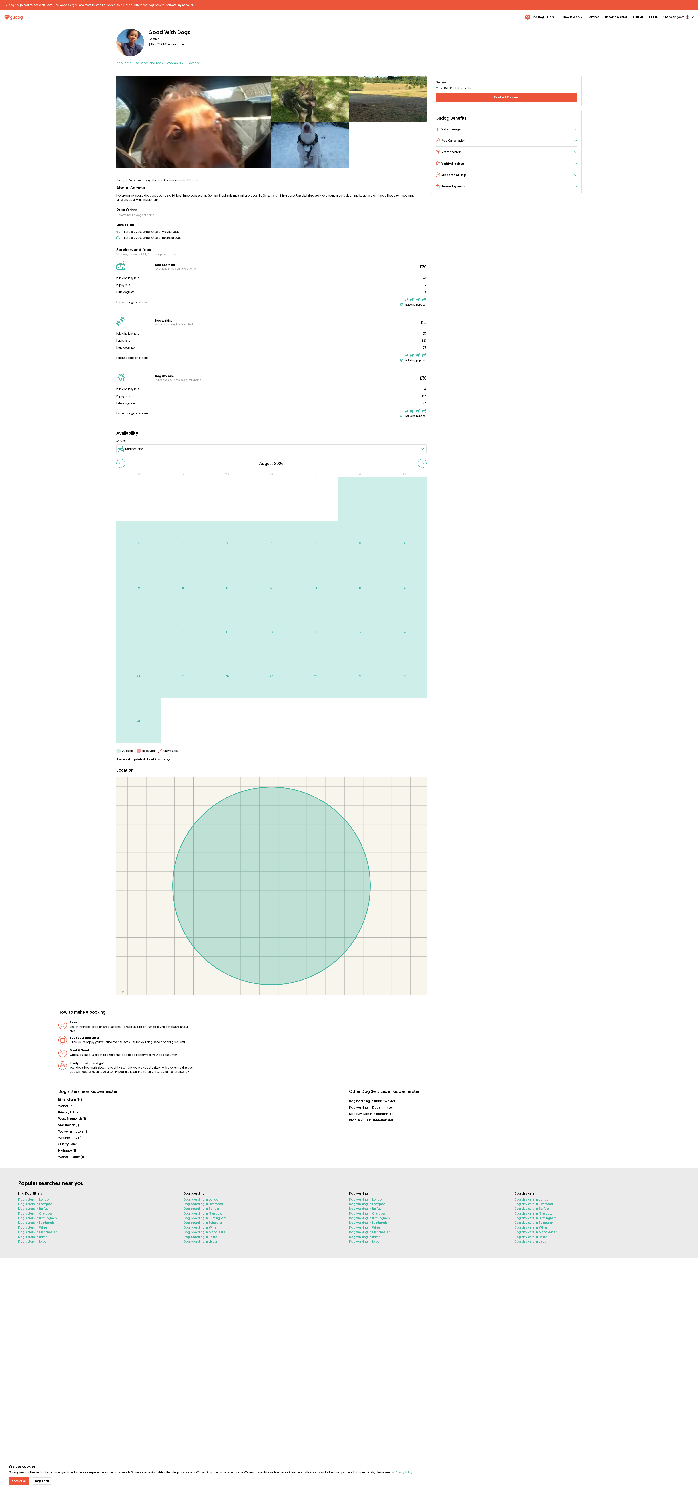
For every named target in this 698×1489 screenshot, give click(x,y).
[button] (506, 129)
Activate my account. (179, 5)
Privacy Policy (404, 1472)
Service (121, 441)
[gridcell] (360, 499)
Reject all (42, 1481)
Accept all (19, 1481)
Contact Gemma (506, 97)
